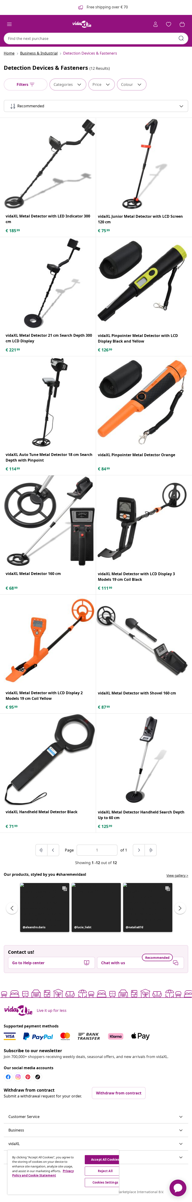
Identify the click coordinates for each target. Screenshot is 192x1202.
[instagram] (18, 1077)
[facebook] (8, 1077)
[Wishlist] (168, 24)
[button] (44, 907)
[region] (63, 1172)
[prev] (53, 850)
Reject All (105, 1171)
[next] (139, 850)
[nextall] (150, 850)
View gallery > (177, 875)
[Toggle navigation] (9, 24)
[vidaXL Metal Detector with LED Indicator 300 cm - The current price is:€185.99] (50, 164)
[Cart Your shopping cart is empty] (182, 24)
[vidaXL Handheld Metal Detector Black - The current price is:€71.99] (50, 759)
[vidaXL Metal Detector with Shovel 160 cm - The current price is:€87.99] (142, 641)
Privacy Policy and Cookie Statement (43, 1173)
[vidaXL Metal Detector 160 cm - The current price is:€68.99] (50, 521)
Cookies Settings (105, 1182)
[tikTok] (37, 1077)
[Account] (155, 24)
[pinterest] (28, 1077)
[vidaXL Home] (82, 24)
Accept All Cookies (105, 1159)
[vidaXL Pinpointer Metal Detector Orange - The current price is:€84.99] (142, 402)
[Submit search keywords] (181, 38)
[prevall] (42, 850)
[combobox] (96, 38)
